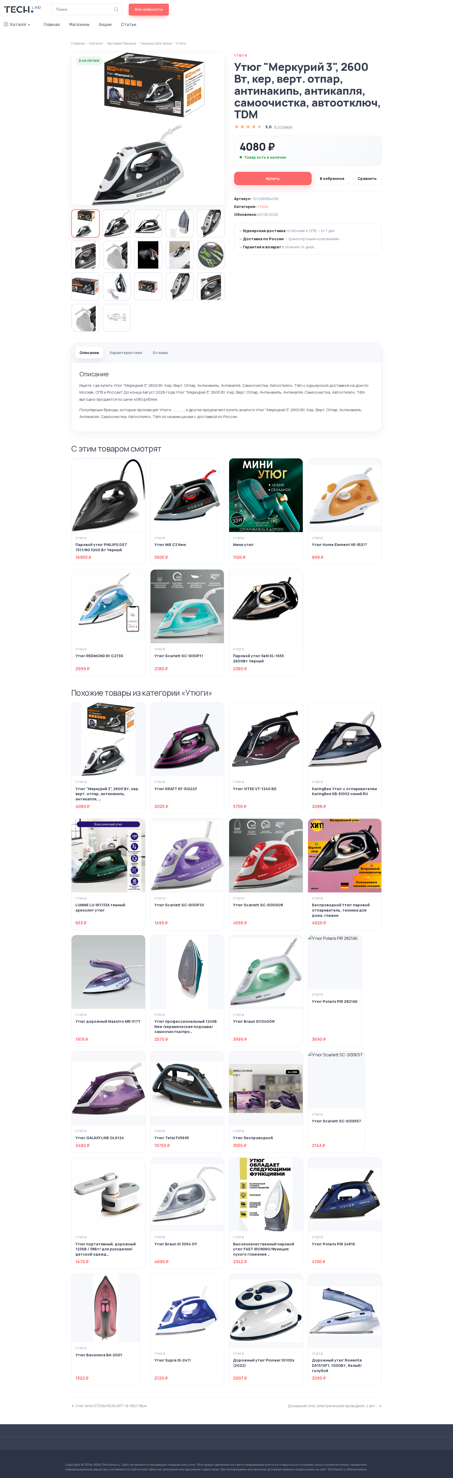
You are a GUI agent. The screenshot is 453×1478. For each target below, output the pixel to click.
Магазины (79, 24)
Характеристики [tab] (126, 352)
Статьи (128, 24)
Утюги (180, 43)
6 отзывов (283, 126)
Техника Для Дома (156, 43)
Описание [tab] (89, 352)
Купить (273, 178)
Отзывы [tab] (160, 352)
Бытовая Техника (121, 43)
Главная (52, 24)
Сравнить (367, 178)
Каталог (18, 24)
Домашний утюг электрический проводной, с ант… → (335, 1405)
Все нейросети (149, 9)
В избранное (332, 178)
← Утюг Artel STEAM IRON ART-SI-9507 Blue (109, 1405)
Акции (105, 24)
